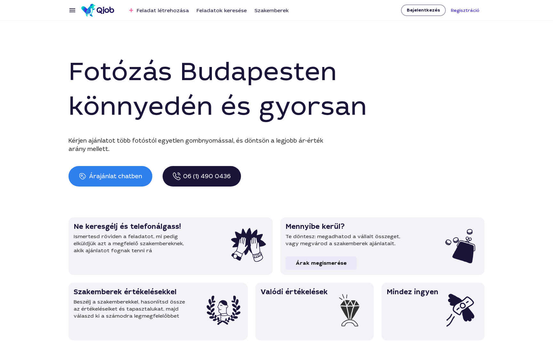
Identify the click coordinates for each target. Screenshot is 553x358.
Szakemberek (271, 10)
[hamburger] (72, 10)
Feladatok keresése (221, 10)
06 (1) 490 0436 (207, 176)
